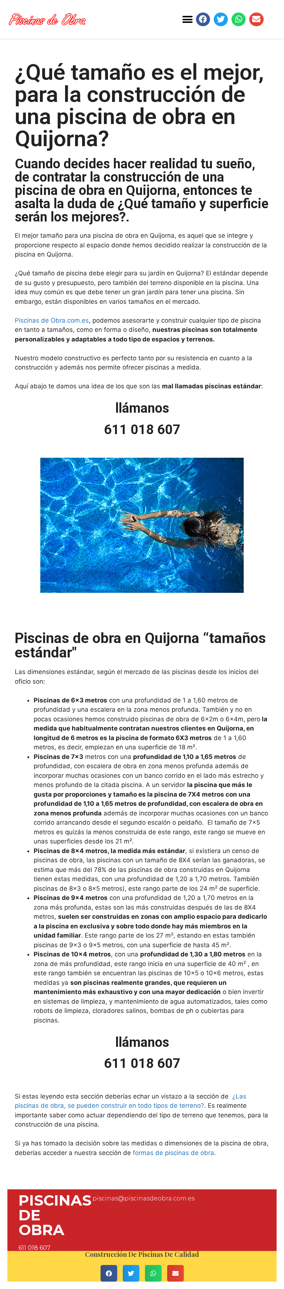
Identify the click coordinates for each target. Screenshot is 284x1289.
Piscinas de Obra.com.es (52, 320)
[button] (187, 19)
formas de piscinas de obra (173, 1152)
